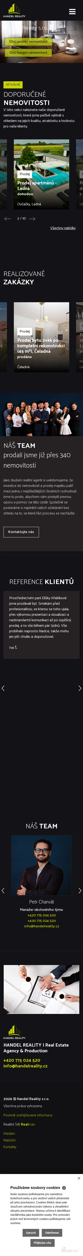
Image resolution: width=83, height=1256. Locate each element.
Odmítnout (52, 1232)
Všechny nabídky (63, 228)
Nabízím (9, 1140)
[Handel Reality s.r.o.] (26, 10)
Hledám (9, 1134)
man (28, 1124)
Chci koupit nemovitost (28, 53)
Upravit (31, 1232)
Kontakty (9, 1147)
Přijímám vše (42, 1243)
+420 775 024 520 (41, 915)
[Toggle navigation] (72, 12)
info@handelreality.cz (41, 926)
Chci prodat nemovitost (28, 42)
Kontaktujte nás (21, 532)
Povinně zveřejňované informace (27, 1115)
